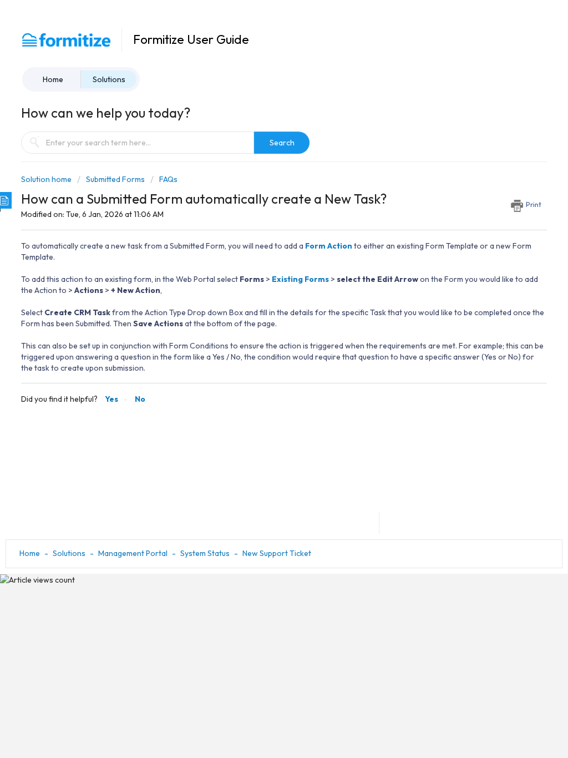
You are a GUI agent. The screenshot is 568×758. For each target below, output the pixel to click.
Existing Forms (300, 279)
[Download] (263, 236)
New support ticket (276, 553)
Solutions (109, 79)
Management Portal (133, 553)
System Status (205, 553)
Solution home (47, 179)
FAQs (168, 179)
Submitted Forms (115, 179)
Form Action (328, 246)
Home (53, 79)
